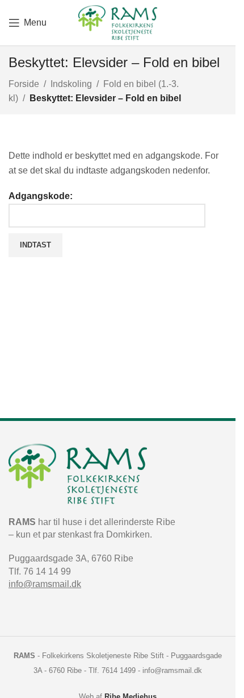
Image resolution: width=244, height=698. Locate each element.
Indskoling (71, 84)
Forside (24, 84)
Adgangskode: (41, 196)
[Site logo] (118, 22)
